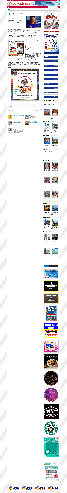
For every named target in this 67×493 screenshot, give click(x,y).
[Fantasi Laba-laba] (55, 237)
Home (9, 7)
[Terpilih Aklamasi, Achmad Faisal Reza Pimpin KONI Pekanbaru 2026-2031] (47, 194)
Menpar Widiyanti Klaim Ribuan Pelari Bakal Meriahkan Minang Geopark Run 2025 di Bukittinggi (55, 170)
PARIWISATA (46, 160)
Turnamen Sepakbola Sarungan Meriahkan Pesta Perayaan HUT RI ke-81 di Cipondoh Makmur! (55, 145)
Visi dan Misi (37, 7)
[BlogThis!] (9, 106)
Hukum (23, 7)
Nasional (15, 7)
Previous (58, 114)
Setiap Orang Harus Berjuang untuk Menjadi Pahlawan (55, 131)
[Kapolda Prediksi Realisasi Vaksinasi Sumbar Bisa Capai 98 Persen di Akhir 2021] (55, 180)
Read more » (18, 119)
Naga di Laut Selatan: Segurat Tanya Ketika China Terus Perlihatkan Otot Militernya (55, 213)
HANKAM (45, 203)
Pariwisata (30, 7)
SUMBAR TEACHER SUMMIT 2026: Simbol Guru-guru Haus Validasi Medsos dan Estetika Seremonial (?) (47, 117)
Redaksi (12, 7)
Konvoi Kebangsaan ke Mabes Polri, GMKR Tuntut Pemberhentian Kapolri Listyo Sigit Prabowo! (47, 145)
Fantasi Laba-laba (54, 240)
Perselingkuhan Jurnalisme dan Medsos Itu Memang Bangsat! (55, 117)
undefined (35, 116)
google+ (57, 0)
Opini (33, 7)
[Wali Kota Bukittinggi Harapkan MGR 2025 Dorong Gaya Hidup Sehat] (48, 165)
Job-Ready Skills (46, 240)
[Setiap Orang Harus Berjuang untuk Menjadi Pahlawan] (55, 126)
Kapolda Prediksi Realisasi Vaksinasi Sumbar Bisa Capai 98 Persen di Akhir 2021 (55, 184)
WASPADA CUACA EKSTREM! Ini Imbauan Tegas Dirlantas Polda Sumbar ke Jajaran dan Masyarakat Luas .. (47, 227)
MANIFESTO (46, 121)
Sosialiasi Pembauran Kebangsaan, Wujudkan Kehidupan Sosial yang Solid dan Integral (47, 184)
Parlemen (19, 7)
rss (58, 0)
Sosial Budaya (46, 174)
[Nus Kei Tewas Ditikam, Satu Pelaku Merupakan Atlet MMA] (55, 194)
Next (44, 114)
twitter (55, 0)
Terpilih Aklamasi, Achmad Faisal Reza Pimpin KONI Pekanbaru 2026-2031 (47, 198)
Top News (46, 266)
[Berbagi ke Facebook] (11, 106)
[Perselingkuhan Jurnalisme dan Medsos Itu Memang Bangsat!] (55, 112)
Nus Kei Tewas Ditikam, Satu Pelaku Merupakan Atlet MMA (55, 198)
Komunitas (46, 135)
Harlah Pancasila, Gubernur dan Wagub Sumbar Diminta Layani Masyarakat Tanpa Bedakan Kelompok (47, 131)
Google (58, 492)
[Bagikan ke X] (10, 106)
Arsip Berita (51, 266)
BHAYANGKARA (46, 217)
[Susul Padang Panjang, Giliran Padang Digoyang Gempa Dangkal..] (55, 251)
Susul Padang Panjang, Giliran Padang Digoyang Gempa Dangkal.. (54, 255)
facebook (56, 0)
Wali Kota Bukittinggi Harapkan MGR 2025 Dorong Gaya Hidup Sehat (48, 170)
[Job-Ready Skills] (47, 237)
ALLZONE (56, 266)
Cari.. (58, 7)
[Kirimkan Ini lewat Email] (8, 106)
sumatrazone (9, 492)
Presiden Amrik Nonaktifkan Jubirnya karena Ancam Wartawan (25, 13)
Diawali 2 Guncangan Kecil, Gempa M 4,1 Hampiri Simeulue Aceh (47, 255)
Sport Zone (46, 189)
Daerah (26, 7)
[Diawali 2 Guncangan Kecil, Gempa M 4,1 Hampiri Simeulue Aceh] (47, 251)
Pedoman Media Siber (43, 7)
